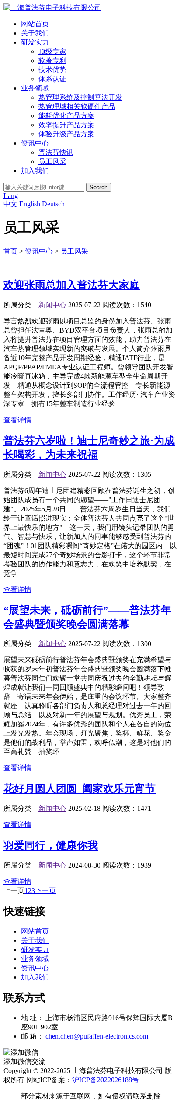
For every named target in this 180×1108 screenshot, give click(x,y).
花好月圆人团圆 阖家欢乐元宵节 (79, 788)
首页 (10, 251)
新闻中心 (52, 305)
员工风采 (52, 161)
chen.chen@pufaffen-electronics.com (96, 1036)
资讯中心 (35, 143)
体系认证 (52, 79)
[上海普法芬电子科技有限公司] (52, 7)
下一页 (45, 890)
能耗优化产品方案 (66, 115)
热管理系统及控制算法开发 (80, 97)
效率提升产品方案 (66, 125)
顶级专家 (52, 51)
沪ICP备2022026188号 (105, 1080)
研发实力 (35, 42)
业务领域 (35, 88)
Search (98, 187)
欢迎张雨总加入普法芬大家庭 (71, 285)
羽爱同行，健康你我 (50, 845)
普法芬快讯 (55, 152)
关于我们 (35, 33)
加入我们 (35, 170)
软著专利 (52, 60)
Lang (10, 195)
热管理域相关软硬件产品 (76, 106)
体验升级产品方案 (66, 134)
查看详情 (17, 420)
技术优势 (52, 69)
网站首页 (35, 24)
